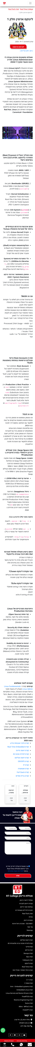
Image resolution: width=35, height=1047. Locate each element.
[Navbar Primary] (30, 3)
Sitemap (30, 930)
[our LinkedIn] (15, 1035)
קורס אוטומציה (23, 768)
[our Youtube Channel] (24, 1035)
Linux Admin (27, 689)
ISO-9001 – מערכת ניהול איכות (22, 923)
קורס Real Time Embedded (18, 747)
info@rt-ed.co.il (24, 1023)
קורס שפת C (28, 983)
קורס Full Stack (23, 772)
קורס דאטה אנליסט (22, 757)
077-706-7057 (25, 1026)
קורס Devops (28, 953)
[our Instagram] (19, 1035)
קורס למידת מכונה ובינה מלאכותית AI (20, 943)
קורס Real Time (27, 967)
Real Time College (26, 9)
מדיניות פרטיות (22, 1041)
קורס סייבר (29, 947)
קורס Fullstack (28, 960)
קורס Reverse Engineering (23, 1000)
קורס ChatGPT (28, 1010)
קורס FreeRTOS (27, 996)
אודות (31, 917)
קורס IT (26, 765)
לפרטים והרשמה (18, 47)
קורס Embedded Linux (25, 990)
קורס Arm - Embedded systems (21, 986)
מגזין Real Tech (13, 9)
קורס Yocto (29, 1003)
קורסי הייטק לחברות (26, 903)
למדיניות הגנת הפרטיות (15, 871)
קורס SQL (29, 957)
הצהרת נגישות (9, 1041)
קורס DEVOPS (23, 761)
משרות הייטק (28, 920)
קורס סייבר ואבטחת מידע (19, 743)
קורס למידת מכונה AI (21, 754)
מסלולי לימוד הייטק (26, 900)
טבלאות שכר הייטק (26, 907)
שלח (17, 876)
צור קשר (30, 927)
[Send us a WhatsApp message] (2, 1030)
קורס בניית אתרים (22, 776)
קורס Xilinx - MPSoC (26, 1006)
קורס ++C (29, 980)
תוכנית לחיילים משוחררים (24, 910)
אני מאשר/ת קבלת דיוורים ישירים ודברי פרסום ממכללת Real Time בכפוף (17, 868)
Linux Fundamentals (12, 686)
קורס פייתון (29, 950)
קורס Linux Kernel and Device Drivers (19, 993)
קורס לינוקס (29, 963)
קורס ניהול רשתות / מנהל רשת (23, 970)
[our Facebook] (10, 1035)
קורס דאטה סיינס (22, 750)
